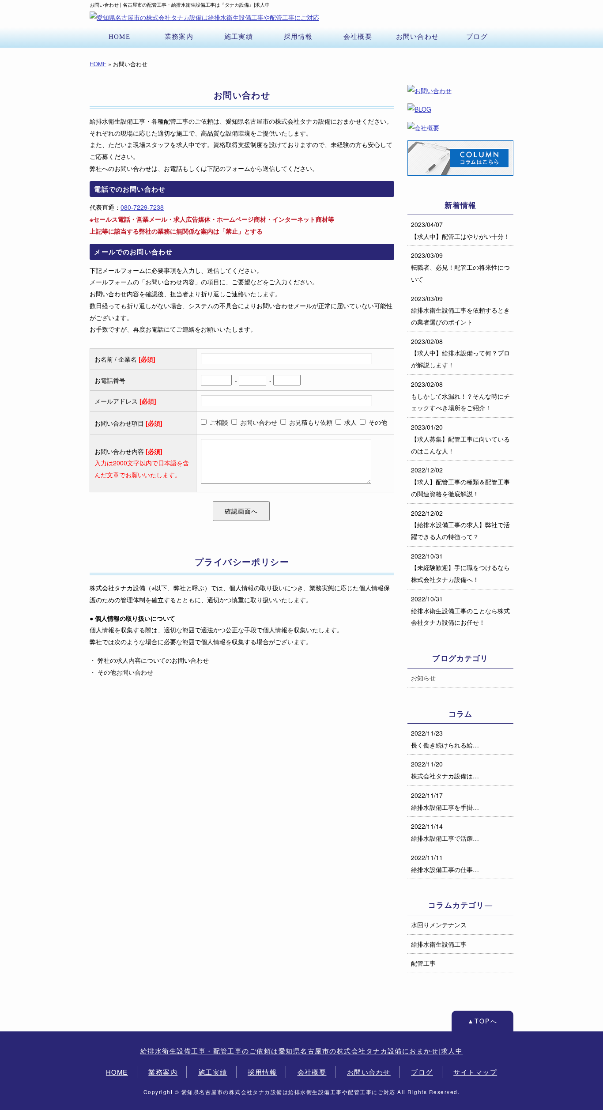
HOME (119, 36)
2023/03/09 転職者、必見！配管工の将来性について (460, 267)
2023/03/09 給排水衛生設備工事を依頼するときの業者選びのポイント (460, 310)
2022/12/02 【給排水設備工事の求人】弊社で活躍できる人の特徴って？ (460, 525)
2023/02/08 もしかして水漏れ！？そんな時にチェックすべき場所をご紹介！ (460, 396)
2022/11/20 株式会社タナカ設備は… (445, 769)
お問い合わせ (417, 36)
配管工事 (423, 963)
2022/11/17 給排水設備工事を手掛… (445, 801)
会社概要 (357, 36)
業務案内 (179, 36)
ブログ (477, 36)
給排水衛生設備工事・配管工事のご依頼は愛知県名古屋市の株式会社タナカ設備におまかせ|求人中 (301, 1050)
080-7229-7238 (142, 207)
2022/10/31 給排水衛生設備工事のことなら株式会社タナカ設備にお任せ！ (460, 610)
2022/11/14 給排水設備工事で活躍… (445, 832)
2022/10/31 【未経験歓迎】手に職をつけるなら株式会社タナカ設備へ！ (460, 567)
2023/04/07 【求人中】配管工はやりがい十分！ (460, 230)
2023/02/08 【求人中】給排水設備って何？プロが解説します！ (460, 353)
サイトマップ (475, 1071)
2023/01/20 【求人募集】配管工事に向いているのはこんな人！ (460, 439)
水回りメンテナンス (439, 924)
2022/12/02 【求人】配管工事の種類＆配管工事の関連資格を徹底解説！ (460, 481)
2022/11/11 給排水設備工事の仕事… (445, 863)
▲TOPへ (482, 1020)
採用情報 (298, 36)
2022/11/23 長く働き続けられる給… (445, 739)
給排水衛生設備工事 (439, 944)
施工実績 (238, 36)
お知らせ (423, 677)
